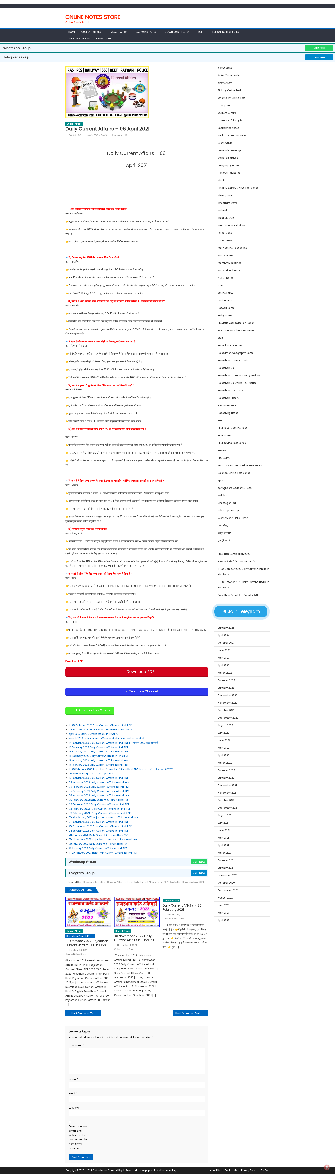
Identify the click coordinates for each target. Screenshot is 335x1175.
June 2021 (224, 830)
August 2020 (225, 898)
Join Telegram (243, 611)
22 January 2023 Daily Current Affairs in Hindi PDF (98, 844)
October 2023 (226, 642)
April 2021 (223, 845)
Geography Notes (228, 165)
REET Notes (224, 435)
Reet (221, 420)
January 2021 (225, 868)
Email (73, 1093)
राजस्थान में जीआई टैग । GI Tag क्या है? (236, 561)
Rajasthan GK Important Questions (239, 375)
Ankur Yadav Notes (229, 75)
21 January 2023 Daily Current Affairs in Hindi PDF (98, 848)
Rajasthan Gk (118, 32)
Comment (76, 1045)
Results (222, 450)
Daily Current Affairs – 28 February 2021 (182, 907)
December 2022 (227, 695)
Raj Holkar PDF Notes (230, 345)
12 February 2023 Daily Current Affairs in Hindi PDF (99, 765)
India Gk (223, 210)
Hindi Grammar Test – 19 (190, 1013)
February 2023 (226, 680)
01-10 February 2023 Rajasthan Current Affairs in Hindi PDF (104, 817)
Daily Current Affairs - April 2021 (151, 882)
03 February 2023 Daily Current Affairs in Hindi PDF (100, 809)
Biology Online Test (229, 90)
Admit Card (225, 68)
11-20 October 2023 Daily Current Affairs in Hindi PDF (100, 725)
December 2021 (227, 785)
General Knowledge (229, 150)
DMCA (264, 1170)
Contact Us (231, 1170)
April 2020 (224, 920)
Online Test (225, 300)
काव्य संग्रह (223, 525)
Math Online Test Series (232, 248)
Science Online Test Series (234, 473)
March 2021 (224, 853)
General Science (228, 158)
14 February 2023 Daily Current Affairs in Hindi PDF (99, 756)
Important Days (227, 203)
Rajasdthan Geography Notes (236, 353)
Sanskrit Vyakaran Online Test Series (240, 465)
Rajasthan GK (226, 368)
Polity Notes (225, 315)
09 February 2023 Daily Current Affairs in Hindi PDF (99, 782)
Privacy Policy (249, 1170)
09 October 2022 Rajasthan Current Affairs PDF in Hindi (86, 943)
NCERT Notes (225, 278)
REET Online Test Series (225, 32)
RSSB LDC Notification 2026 (234, 554)
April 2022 (223, 755)
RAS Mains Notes (146, 32)
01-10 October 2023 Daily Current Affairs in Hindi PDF (100, 729)
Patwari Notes (226, 308)
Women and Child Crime (233, 518)
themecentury (168, 1170)
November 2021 (227, 792)
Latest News (225, 240)
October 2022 (226, 710)
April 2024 (224, 635)
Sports (222, 480)
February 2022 (226, 770)
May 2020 (224, 913)
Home (71, 32)
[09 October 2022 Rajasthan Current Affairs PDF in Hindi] (88, 912)
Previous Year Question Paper (236, 323)
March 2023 (225, 672)
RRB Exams (224, 458)
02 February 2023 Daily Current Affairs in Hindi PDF (100, 813)
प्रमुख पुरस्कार (224, 533)
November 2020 (227, 875)
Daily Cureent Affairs (88, 882)
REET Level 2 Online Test (232, 428)
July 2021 (223, 823)
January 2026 (226, 627)
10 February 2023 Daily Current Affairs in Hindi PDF (99, 778)
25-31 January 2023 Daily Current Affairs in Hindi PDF (100, 826)
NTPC (221, 285)
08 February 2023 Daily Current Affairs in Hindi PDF (99, 787)
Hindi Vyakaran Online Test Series (238, 188)
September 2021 (227, 808)
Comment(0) (119, 135)
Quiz (220, 338)
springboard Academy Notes (235, 488)
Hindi (221, 180)
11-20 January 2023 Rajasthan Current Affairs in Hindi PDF (103, 853)
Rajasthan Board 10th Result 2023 (238, 595)
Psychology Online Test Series (236, 330)
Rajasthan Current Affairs (80, 936)
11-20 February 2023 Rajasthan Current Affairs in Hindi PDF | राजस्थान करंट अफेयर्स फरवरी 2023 (121, 769)
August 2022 (225, 725)
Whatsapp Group (79, 38)
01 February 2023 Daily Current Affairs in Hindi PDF (99, 822)
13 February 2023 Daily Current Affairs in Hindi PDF (98, 760)
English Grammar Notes (232, 135)
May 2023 (223, 657)
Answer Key (225, 83)
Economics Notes (228, 128)
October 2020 (226, 883)
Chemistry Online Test (231, 98)
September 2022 (228, 717)
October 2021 (226, 800)
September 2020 (228, 890)
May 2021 (223, 838)
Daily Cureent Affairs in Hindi (117, 882)
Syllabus (223, 495)
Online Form (225, 293)
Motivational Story (229, 270)
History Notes (226, 195)
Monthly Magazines (229, 263)
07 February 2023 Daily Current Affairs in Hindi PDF (99, 791)
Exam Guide (225, 143)
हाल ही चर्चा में (224, 540)
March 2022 (225, 762)
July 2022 (223, 732)
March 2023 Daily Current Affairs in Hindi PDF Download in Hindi (106, 738)
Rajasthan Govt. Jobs (230, 390)
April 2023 (223, 665)
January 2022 (226, 777)
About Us (215, 1170)
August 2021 (225, 815)
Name (73, 1079)
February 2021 (226, 860)
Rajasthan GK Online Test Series (237, 383)
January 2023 (226, 687)
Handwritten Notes (229, 173)
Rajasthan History (228, 398)
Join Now (319, 48)
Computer (224, 105)
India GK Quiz (226, 218)
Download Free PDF (177, 32)
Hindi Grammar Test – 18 (86, 1013)
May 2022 (223, 747)
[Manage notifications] (327, 1167)
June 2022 (224, 740)
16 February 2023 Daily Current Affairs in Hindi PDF (99, 747)
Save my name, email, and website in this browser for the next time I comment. (78, 1137)
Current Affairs (91, 32)
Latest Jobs (103, 38)
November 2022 (227, 702)
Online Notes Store (92, 17)
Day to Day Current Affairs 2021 (187, 882)
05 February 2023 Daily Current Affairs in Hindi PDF (99, 800)
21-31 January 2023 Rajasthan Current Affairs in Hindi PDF (103, 839)
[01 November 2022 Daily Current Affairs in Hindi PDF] (137, 912)
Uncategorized (227, 503)
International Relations (231, 225)
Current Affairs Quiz (230, 120)
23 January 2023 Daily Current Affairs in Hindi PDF (99, 835)
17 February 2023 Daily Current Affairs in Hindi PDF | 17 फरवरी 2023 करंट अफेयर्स (113, 743)
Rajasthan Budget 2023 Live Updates (91, 773)
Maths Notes (225, 255)
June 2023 (224, 650)
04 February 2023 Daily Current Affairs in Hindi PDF (99, 804)
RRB (200, 32)
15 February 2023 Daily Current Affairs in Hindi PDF (98, 751)
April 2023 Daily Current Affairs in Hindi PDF (94, 734)
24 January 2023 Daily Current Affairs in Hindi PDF (99, 831)
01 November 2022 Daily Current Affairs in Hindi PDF (135, 938)
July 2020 (223, 905)
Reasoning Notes (228, 413)
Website (74, 1107)
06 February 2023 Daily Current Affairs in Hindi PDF (99, 795)
